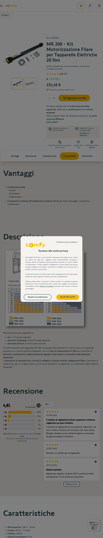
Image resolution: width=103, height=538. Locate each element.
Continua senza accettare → (67, 242)
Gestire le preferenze (37, 297)
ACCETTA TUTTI (67, 297)
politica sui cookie (46, 286)
